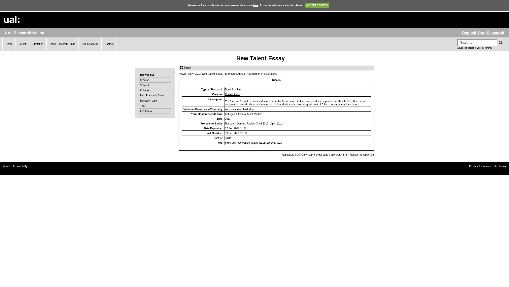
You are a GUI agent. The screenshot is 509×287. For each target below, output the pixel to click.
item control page (318, 154)
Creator (144, 79)
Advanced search (465, 48)
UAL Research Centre (152, 95)
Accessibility (20, 166)
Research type (148, 100)
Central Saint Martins (250, 114)
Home (9, 43)
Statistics (37, 43)
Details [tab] (276, 79)
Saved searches (484, 48)
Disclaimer (500, 166)
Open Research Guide (62, 43)
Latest (22, 43)
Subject (144, 85)
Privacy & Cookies (480, 166)
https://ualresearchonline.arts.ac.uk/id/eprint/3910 (253, 142)
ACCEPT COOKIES (317, 5)
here (255, 5)
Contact (109, 43)
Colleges (230, 114)
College (144, 90)
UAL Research (90, 43)
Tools (187, 67)
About (6, 166)
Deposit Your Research (483, 33)
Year (142, 105)
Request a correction (362, 154)
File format (146, 111)
